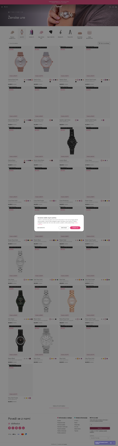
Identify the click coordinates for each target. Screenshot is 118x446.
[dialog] (59, 223)
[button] (41, 227)
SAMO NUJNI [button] (64, 227)
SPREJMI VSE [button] (75, 227)
